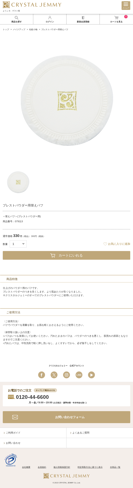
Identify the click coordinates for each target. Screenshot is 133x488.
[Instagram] (66, 374)
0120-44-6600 (32, 397)
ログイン (50, 21)
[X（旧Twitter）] (54, 374)
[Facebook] (41, 374)
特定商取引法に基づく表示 (90, 467)
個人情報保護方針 (62, 467)
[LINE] (79, 374)
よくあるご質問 (80, 432)
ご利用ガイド (13, 432)
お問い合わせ (13, 443)
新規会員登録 (83, 21)
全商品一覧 (115, 467)
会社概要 (26, 467)
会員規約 (42, 467)
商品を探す (16, 21)
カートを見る (118, 19)
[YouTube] (91, 374)
